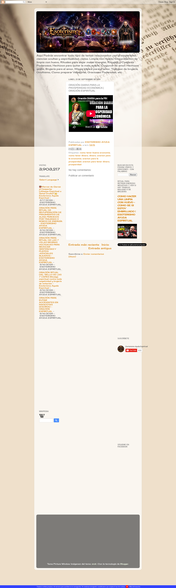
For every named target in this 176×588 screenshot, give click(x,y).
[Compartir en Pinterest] (80, 149)
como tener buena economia (95, 153)
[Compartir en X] (75, 149)
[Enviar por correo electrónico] (69, 149)
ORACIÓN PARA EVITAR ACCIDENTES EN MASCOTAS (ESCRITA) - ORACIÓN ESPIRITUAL (48, 304)
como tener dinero (78, 155)
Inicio (105, 244)
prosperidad (75, 164)
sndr (94, 564)
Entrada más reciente (83, 244)
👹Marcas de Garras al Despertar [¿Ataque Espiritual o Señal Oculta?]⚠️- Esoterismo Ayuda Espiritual (50, 192)
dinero (92, 155)
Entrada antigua (99, 248)
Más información (134, 586)
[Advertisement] (50, 119)
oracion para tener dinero (95, 161)
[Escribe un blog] (72, 149)
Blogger (124, 564)
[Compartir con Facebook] (77, 149)
